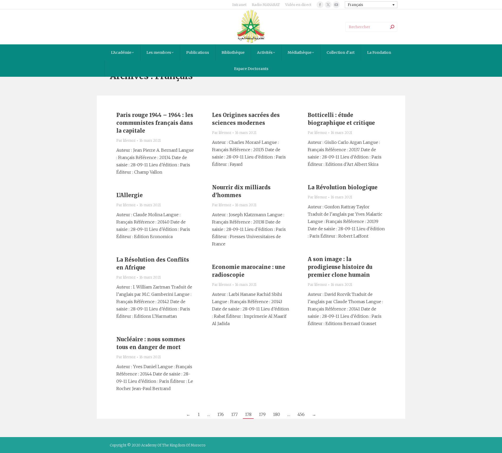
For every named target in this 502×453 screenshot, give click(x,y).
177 (234, 414)
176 (220, 414)
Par (125, 140)
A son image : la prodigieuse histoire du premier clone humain (340, 267)
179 (262, 414)
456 (301, 414)
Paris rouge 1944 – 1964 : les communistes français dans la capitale (154, 123)
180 (276, 414)
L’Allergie (129, 195)
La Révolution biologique (343, 187)
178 (248, 414)
